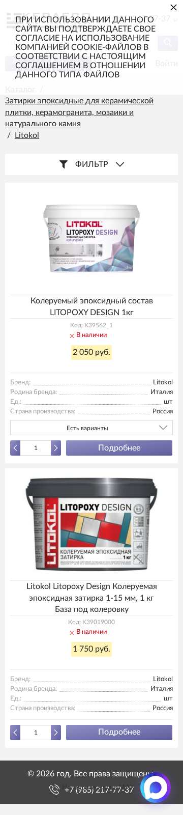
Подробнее (119, 448)
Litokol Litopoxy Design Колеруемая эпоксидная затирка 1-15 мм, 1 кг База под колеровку (91, 597)
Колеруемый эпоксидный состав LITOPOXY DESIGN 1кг (91, 306)
